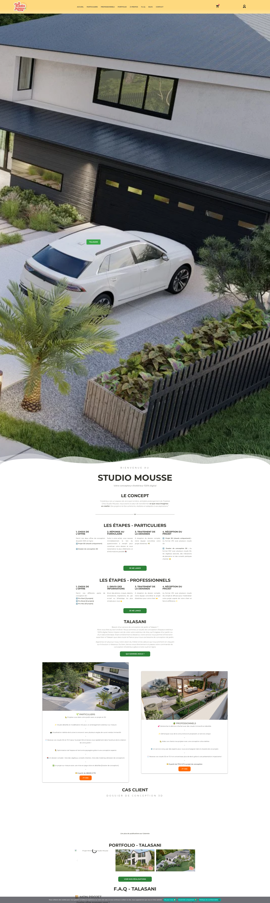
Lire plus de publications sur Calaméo (135, 833)
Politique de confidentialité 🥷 (210, 900)
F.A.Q (143, 7)
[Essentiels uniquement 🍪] (267, 900)
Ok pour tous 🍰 (170, 900)
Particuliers (92, 7)
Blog (150, 7)
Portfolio (122, 7)
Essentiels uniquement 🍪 (187, 900)
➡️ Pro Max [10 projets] (84, 604)
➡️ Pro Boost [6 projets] (85, 601)
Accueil (80, 7)
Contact (159, 7)
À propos (134, 7)
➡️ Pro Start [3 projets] (84, 598)
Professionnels (108, 7)
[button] (77, 860)
